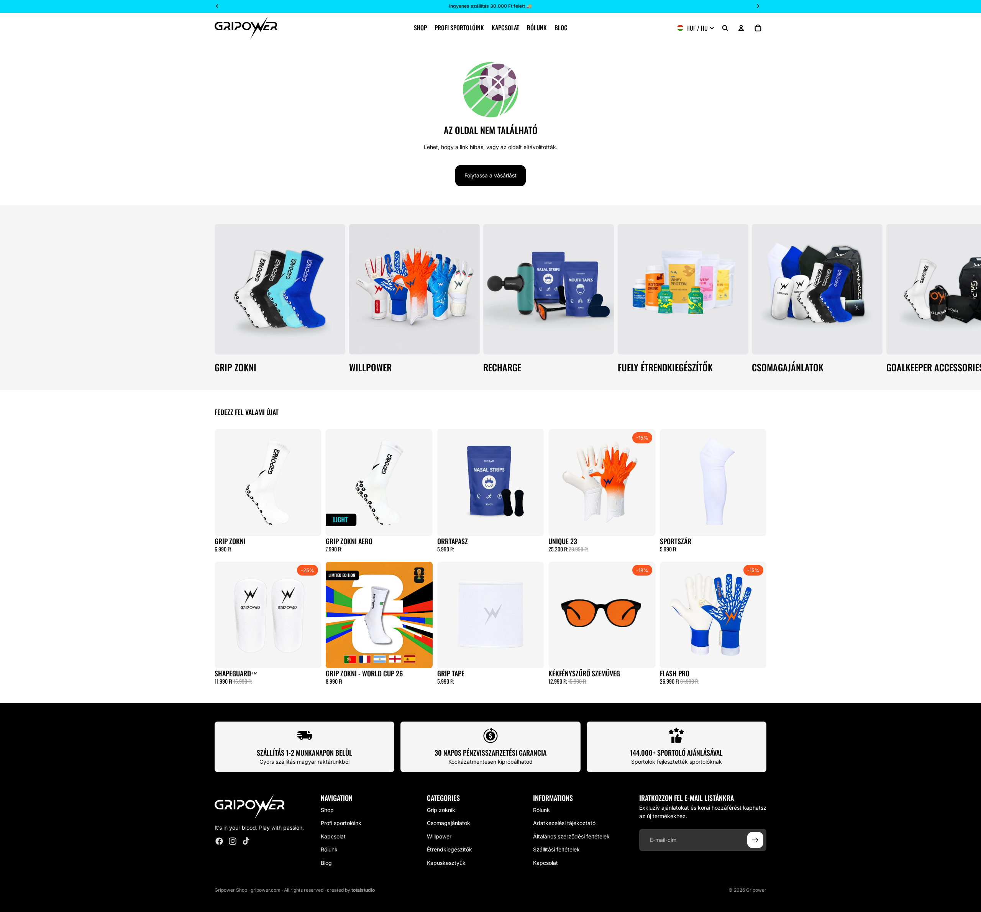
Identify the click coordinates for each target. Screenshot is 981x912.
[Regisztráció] (755, 840)
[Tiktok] (246, 841)
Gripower (756, 890)
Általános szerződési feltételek (571, 836)
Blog (326, 863)
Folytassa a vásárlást (490, 175)
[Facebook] (219, 841)
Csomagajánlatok (448, 823)
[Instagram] (232, 841)
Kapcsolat (333, 836)
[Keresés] (725, 28)
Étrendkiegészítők (449, 849)
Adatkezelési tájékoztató (564, 823)
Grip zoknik (441, 810)
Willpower (439, 836)
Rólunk (329, 849)
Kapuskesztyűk (446, 863)
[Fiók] (741, 28)
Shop (327, 810)
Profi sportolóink (341, 823)
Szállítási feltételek (556, 849)
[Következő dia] (758, 297)
